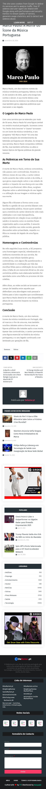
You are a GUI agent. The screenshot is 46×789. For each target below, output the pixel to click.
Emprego (23, 576)
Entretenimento (23, 580)
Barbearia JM (8, 700)
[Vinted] (40, 723)
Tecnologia (23, 603)
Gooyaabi (37, 785)
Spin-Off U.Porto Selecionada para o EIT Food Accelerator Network (28, 549)
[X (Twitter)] (15, 723)
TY (20, 785)
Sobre (16, 780)
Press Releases (23, 595)
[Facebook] (6, 723)
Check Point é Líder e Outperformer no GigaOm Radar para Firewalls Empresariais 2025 (27, 521)
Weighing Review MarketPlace (30, 690)
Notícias (23, 588)
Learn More (19, 23)
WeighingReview (9, 689)
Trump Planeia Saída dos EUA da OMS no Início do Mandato (28, 535)
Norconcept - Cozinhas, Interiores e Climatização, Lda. (12, 705)
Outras (16, 349)
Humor (23, 584)
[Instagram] (23, 723)
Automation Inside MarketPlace (31, 697)
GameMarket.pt (8, 692)
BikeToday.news (8, 697)
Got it (30, 23)
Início (8, 780)
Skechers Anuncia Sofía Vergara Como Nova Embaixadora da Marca (27, 434)
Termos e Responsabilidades (31, 780)
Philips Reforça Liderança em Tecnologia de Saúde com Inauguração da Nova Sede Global (28, 448)
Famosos (7, 349)
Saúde (23, 599)
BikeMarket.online (31, 686)
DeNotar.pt (29, 400)
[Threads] (31, 723)
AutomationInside (9, 695)
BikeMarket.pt (8, 686)
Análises (23, 572)
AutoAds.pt (28, 694)
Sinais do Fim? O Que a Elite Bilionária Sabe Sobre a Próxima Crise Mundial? (28, 419)
